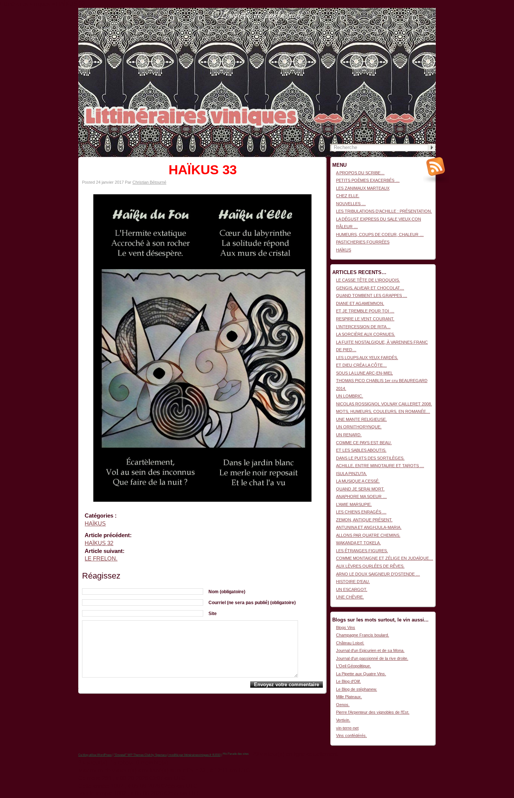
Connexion (426, 11)
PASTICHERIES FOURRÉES (362, 242)
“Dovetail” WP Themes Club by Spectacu (140, 755)
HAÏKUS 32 (99, 543)
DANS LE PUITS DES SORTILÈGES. (370, 458)
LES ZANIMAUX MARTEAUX (362, 188)
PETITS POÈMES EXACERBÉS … (368, 180)
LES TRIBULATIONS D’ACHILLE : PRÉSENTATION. (384, 211)
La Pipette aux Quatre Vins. (361, 674)
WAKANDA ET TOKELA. (358, 543)
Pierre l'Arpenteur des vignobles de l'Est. (372, 712)
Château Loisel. (350, 643)
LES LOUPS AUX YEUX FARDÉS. (367, 357)
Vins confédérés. (351, 735)
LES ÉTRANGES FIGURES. (362, 550)
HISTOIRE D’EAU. (353, 581)
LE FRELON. (101, 559)
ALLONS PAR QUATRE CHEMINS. (368, 535)
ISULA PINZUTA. (351, 473)
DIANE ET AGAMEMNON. (360, 303)
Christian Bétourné (149, 182)
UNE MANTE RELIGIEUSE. (361, 419)
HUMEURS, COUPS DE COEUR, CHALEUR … (380, 234)
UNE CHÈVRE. (350, 597)
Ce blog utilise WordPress (95, 755)
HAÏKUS (95, 524)
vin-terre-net (347, 728)
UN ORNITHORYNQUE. (359, 427)
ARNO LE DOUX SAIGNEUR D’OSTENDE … (378, 574)
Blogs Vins (345, 627)
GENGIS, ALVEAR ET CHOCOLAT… (370, 288)
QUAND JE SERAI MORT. (360, 489)
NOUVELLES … (351, 203)
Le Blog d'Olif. (348, 681)
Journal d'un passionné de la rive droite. (372, 658)
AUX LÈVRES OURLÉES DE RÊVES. (370, 566)
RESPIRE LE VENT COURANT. (365, 319)
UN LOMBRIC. (349, 396)
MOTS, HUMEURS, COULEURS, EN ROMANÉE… (383, 411)
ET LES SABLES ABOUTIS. (361, 450)
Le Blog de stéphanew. (356, 689)
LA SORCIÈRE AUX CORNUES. (365, 334)
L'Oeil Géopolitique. (353, 666)
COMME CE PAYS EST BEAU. (364, 442)
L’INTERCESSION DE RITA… (363, 326)
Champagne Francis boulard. (362, 635)
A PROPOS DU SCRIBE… (360, 173)
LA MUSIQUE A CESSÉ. (358, 481)
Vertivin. (343, 720)
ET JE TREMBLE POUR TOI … (365, 311)
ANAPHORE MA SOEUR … (361, 496)
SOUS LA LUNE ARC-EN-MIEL (364, 373)
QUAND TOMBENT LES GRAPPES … (371, 295)
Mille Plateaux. (349, 696)
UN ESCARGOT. (351, 589)
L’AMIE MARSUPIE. (354, 504)
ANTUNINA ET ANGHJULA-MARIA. (368, 527)
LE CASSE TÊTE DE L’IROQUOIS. (368, 280)
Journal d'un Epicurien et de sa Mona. (370, 650)
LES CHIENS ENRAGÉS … (361, 512)
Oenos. (343, 704)
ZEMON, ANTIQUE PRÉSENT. (364, 520)
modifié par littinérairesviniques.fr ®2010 (194, 755)
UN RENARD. (349, 435)
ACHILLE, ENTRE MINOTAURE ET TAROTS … (380, 465)
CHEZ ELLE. (347, 195)
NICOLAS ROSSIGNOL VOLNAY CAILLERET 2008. (384, 404)
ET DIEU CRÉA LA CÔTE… (361, 365)
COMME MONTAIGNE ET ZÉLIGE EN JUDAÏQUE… (384, 558)
